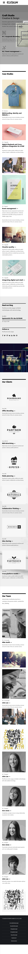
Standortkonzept (14, 926)
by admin (4, 316)
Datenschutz (14, 941)
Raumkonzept (14, 935)
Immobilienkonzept (14, 923)
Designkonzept (14, 929)
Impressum (14, 938)
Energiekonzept (14, 932)
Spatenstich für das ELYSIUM (12, 318)
